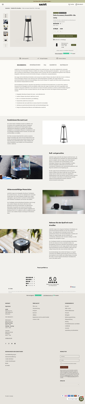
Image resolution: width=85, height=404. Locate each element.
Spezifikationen (35, 65)
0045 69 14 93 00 (9, 332)
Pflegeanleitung (68, 319)
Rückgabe (67, 315)
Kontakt (67, 306)
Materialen (64, 65)
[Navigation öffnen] (3, 4)
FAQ (45, 65)
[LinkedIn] (14, 343)
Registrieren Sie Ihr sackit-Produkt (41, 317)
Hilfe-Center (68, 308)
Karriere (35, 312)
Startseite (7, 8)
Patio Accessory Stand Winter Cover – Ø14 (64, 44)
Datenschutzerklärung (10, 356)
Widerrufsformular (69, 310)
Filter (11, 288)
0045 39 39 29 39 (9, 321)
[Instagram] (8, 343)
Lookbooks (67, 326)
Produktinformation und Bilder (72, 323)
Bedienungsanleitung (70, 317)
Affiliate (34, 315)
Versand (67, 312)
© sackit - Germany (9, 396)
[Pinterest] (11, 343)
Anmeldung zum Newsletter (71, 330)
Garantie (67, 328)
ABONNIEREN (64, 367)
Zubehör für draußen (16, 8)
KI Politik (7, 365)
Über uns (35, 306)
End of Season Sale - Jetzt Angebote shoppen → (42, 1)
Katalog (67, 321)
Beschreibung (21, 65)
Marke (6, 363)
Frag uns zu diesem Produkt (65, 50)
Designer (35, 310)
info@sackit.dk (8, 338)
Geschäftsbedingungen (10, 354)
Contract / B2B (36, 319)
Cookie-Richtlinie (9, 359)
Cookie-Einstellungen (10, 361)
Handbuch (53, 65)
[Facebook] (5, 343)
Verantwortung (36, 308)
